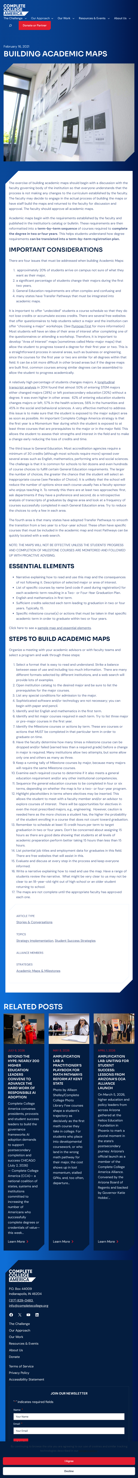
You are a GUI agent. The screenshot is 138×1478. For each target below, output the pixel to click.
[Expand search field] (10, 25)
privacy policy (88, 1451)
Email (17, 1424)
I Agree (69, 1461)
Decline (69, 1471)
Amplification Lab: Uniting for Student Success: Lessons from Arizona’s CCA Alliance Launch (113, 1072)
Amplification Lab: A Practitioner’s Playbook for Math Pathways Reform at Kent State (67, 1070)
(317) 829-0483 (21, 1300)
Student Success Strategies (75, 941)
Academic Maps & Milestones (38, 971)
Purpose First (81, 326)
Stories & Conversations (34, 922)
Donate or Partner (35, 25)
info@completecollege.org (28, 1306)
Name (18, 1410)
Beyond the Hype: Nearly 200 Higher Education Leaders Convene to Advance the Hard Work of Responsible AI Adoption (23, 1077)
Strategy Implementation (34, 941)
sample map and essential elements (64, 628)
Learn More (17, 1242)
